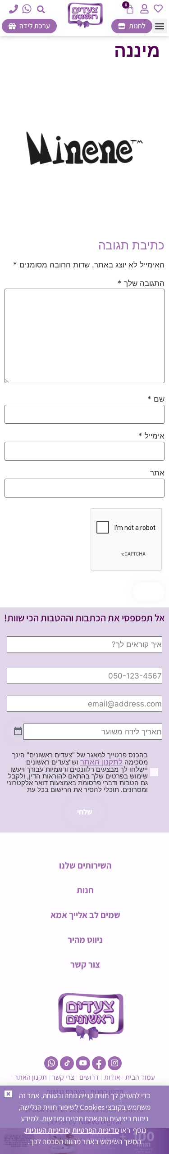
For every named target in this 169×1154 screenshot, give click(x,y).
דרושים (89, 1077)
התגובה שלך (141, 283)
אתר (157, 473)
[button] (41, 9)
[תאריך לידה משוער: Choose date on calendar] (18, 732)
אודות (112, 1077)
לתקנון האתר (101, 761)
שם (155, 399)
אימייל (151, 436)
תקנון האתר (30, 1077)
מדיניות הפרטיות (95, 1130)
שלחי (84, 812)
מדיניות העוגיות (47, 1130)
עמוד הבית (140, 1077)
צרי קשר (63, 1077)
